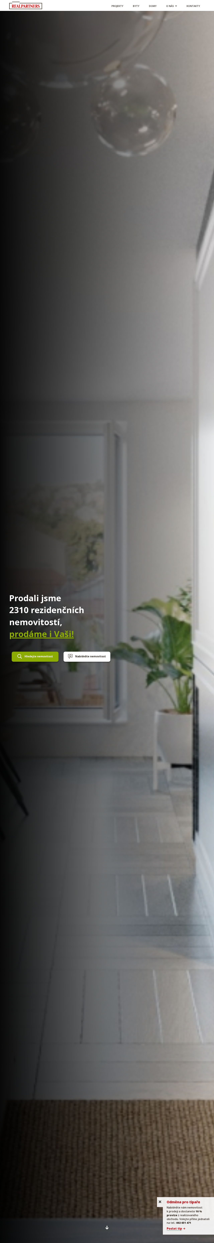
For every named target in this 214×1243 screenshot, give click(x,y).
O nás (170, 6)
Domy (152, 6)
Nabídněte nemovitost (90, 656)
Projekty (117, 6)
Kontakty (193, 6)
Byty (136, 6)
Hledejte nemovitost (39, 656)
